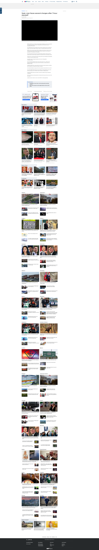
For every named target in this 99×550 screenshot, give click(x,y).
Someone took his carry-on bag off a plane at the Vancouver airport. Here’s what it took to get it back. (39, 529)
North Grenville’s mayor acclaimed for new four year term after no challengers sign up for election (51, 239)
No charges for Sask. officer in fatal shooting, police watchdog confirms (39, 84)
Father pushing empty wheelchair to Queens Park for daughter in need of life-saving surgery (48, 309)
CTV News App (44, 536)
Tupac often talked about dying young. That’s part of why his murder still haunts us (49, 461)
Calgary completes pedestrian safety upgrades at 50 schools (30, 231)
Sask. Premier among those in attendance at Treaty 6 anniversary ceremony (51, 161)
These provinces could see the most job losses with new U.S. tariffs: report (27, 114)
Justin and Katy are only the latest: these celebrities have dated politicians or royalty (39, 188)
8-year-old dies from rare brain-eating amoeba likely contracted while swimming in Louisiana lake (30, 461)
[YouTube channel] (29, 539)
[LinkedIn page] (31, 539)
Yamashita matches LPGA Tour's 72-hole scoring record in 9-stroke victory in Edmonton (51, 266)
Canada (39, 1)
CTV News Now (65, 1)
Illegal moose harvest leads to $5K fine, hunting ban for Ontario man (48, 334)
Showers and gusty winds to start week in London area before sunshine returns (33, 363)
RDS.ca (63, 545)
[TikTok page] (28, 539)
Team (56, 536)
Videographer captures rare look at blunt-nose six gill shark (27, 144)
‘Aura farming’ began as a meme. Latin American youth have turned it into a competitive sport (48, 484)
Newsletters (53, 536)
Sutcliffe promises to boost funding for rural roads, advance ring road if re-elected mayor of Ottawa (48, 231)
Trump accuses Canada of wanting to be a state (39, 144)
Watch (43, 1)
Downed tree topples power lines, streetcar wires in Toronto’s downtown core (29, 205)
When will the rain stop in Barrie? (50, 362)
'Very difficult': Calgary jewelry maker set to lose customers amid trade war (33, 238)
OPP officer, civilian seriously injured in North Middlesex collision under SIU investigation (30, 360)
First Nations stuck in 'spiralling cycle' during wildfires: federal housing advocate (33, 416)
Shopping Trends (59, 1)
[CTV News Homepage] (27, 1)
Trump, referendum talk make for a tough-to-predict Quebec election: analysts (30, 256)
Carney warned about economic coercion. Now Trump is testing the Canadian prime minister (51, 261)
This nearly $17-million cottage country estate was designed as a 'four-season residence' (51, 188)
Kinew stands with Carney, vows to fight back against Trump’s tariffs (48, 283)
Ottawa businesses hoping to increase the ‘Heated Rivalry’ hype (39, 160)
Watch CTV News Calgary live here (33, 233)
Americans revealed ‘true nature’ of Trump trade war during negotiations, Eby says (51, 394)
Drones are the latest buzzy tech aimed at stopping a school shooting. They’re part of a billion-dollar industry (48, 508)
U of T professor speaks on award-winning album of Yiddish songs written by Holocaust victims (51, 174)
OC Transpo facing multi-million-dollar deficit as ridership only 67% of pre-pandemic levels (51, 234)
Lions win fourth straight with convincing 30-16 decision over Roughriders (30, 309)
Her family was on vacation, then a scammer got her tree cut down (51, 113)
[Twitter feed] (26, 539)
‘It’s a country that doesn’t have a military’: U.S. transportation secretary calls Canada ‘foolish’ (27, 161)
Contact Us (48, 536)
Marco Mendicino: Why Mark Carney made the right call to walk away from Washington (27, 174)
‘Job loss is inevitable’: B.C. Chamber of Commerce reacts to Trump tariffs (48, 205)
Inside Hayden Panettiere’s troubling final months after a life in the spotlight (51, 529)
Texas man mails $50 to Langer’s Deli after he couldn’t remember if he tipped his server (39, 174)
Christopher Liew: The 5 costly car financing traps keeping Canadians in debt (27, 125)
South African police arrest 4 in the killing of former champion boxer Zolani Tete (30, 484)
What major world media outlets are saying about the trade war (51, 125)
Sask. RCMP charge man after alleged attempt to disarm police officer (39, 86)
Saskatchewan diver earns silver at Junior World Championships (33, 317)
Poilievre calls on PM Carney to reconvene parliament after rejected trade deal (52, 144)
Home (33, 1)
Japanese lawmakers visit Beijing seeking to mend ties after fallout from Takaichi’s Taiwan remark (51, 416)
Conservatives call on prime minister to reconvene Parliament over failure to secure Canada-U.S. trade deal (39, 114)
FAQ (50, 536)
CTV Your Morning (52, 1)
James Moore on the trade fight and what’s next (39, 125)
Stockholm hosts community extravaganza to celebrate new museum (33, 312)
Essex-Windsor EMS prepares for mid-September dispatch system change (29, 386)
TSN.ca (51, 545)
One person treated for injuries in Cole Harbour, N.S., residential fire (30, 283)
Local (36, 1)
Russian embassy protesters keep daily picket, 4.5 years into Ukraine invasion (30, 413)
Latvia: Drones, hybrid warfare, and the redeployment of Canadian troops (27, 529)
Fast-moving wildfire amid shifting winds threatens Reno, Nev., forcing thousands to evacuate (30, 507)
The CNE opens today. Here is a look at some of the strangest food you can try (27, 188)
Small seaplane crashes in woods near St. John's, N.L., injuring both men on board (33, 291)
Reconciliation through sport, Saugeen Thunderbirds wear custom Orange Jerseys (33, 369)
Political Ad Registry (40, 545)
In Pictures (46, 1)
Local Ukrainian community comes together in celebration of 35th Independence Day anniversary (51, 317)
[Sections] (22, 1)
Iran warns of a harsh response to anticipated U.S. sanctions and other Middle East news (48, 413)
